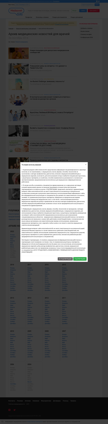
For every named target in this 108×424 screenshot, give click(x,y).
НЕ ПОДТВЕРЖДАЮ (65, 259)
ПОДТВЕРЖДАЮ (80, 259)
